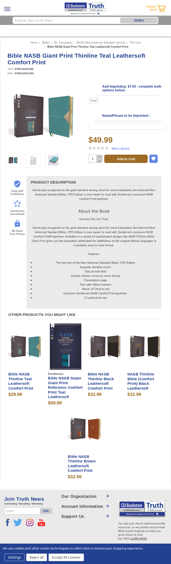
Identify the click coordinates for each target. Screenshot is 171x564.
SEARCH (139, 20)
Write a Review (120, 148)
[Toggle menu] (7, 9)
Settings (14, 557)
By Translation (63, 42)
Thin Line (135, 42)
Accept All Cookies (66, 557)
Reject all (37, 557)
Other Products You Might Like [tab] (41, 315)
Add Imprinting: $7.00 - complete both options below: (131, 88)
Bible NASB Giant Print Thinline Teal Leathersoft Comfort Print (87, 46)
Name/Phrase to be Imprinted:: (126, 115)
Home (34, 42)
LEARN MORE (138, 538)
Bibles (46, 42)
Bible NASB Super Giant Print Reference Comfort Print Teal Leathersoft (65, 387)
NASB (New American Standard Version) (100, 42)
